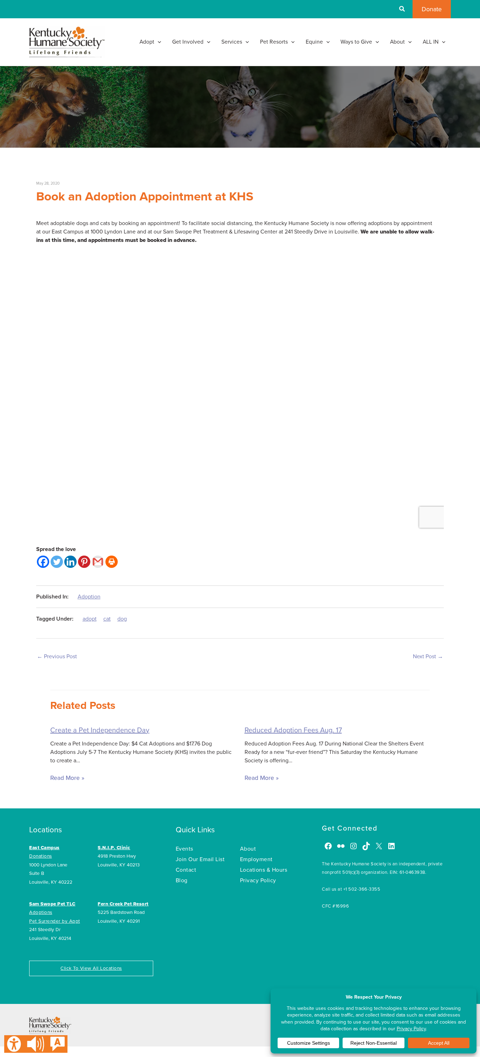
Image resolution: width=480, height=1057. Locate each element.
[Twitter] (57, 562)
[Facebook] (43, 562)
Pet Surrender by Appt (54, 921)
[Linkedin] (70, 562)
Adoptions (40, 912)
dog (122, 618)
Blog (182, 880)
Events (184, 848)
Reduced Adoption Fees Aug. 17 (293, 730)
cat (107, 618)
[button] (402, 10)
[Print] (111, 562)
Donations (40, 856)
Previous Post (57, 656)
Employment (256, 859)
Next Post (428, 656)
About (248, 848)
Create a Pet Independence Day (99, 730)
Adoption (89, 596)
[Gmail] (98, 562)
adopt (90, 618)
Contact (186, 869)
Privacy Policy (258, 880)
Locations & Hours (263, 869)
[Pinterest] (84, 562)
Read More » (67, 778)
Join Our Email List (200, 859)
